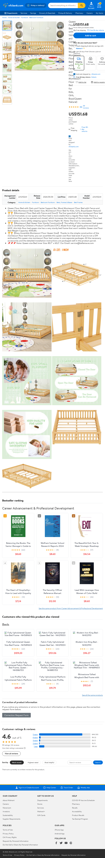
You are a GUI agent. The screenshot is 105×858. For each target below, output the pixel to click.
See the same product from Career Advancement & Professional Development (71, 608)
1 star (36, 746)
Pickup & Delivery (65, 13)
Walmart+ (41, 811)
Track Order (68, 787)
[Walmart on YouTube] (66, 843)
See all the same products (92, 695)
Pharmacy (79, 13)
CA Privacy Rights (10, 837)
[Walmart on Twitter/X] (61, 843)
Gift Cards (41, 815)
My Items (99, 13)
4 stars (35, 737)
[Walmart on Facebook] (56, 843)
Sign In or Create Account (29, 787)
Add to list (82, 82)
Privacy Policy (8, 833)
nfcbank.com (74, 146)
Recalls (74, 808)
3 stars (35, 740)
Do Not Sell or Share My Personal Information (20, 844)
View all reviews (11, 753)
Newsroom (7, 808)
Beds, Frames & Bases (64, 202)
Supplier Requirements (11, 819)
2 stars (35, 743)
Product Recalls (78, 815)
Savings (33, 13)
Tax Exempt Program (80, 819)
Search (98, 762)
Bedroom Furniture (36, 17)
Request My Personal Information (15, 841)
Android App (59, 833)
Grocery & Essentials (47, 13)
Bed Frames (78, 202)
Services (24, 13)
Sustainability (8, 815)
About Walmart (8, 800)
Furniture (24, 17)
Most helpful (49, 762)
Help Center (51, 787)
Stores (39, 804)
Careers (90, 13)
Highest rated (33, 762)
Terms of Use (8, 830)
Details (93, 77)
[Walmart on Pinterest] (70, 843)
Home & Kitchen (14, 17)
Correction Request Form (16, 715)
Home (4, 17)
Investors (6, 811)
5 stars (35, 734)
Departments (12, 13)
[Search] (81, 5)
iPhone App (59, 830)
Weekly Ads (85, 787)
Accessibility (77, 811)
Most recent (16, 762)
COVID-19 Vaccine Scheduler (83, 800)
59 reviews (86, 107)
